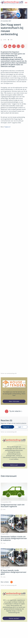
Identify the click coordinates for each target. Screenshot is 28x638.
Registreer (6, 427)
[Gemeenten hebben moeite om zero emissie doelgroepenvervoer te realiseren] (14, 529)
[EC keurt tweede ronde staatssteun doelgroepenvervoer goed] (14, 563)
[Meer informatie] (14, 391)
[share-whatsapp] (18, 46)
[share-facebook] (14, 46)
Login (19, 427)
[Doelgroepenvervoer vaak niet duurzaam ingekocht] (14, 496)
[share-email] (22, 46)
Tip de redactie (15, 411)
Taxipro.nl (7, 127)
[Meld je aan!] (14, 452)
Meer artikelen (5, 582)
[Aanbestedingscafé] (12, 3)
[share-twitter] (5, 46)
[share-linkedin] (9, 46)
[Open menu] (26, 2)
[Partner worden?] (14, 605)
